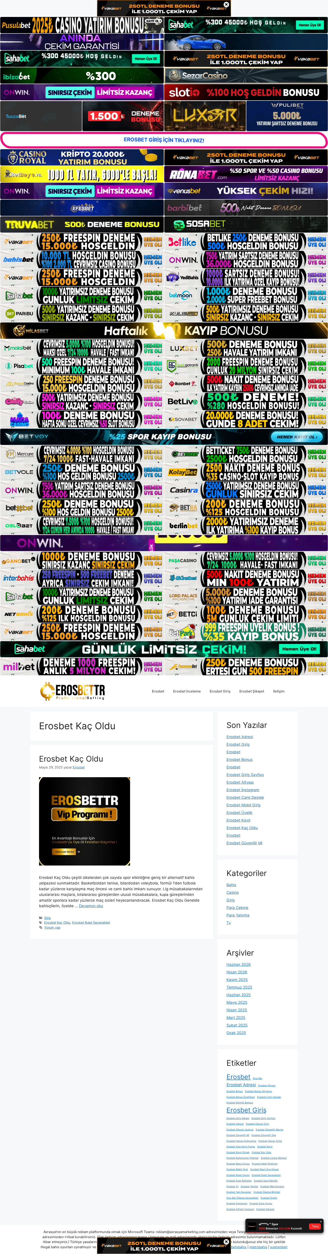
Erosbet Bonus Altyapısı (258, 1091)
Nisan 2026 (236, 972)
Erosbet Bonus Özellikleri (240, 1097)
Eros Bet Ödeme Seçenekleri (242, 1197)
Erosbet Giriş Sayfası (245, 775)
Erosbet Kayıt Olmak (237, 1152)
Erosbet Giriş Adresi (237, 1118)
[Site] (82, 241)
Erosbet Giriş (220, 691)
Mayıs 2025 (236, 1002)
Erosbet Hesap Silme (270, 1141)
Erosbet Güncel (235, 1123)
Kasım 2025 (237, 979)
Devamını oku (91, 906)
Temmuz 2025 (239, 987)
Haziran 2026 (238, 964)
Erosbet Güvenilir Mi (244, 843)
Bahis (231, 885)
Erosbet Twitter (249, 1186)
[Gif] (164, 330)
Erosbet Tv (232, 1186)
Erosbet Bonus (239, 759)
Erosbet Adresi (239, 737)
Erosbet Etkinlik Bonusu (239, 1102)
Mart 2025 (235, 1017)
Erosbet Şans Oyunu (260, 1203)
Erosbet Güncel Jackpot (239, 1129)
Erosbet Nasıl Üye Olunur (264, 1169)
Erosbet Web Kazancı (272, 1186)
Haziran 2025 (238, 995)
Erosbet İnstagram (242, 790)
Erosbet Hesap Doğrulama (241, 1141)
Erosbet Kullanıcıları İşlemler (242, 1158)
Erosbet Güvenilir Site (263, 1135)
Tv (228, 923)
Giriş (47, 918)
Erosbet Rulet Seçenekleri (91, 922)
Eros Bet (257, 1078)
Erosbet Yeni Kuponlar (238, 1192)
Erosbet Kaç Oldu (71, 758)
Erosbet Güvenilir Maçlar (269, 1129)
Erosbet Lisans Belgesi (274, 1158)
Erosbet (158, 691)
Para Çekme (237, 907)
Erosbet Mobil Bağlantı (265, 1163)
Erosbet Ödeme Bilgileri (266, 1192)
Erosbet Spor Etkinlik (266, 1180)
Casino (232, 892)
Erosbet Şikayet (251, 691)
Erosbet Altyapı (240, 782)
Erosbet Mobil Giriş (243, 805)
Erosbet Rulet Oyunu (237, 1175)
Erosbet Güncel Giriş (257, 1123)
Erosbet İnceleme (187, 691)
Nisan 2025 (236, 1010)
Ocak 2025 (236, 1033)
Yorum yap (52, 927)
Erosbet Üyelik (239, 812)
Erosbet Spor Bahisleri (239, 1180)
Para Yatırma (237, 915)
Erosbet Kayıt (238, 820)
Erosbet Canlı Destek (245, 797)
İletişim (278, 691)
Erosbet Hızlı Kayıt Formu (240, 1146)
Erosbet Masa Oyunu (238, 1163)
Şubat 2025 (236, 1025)
